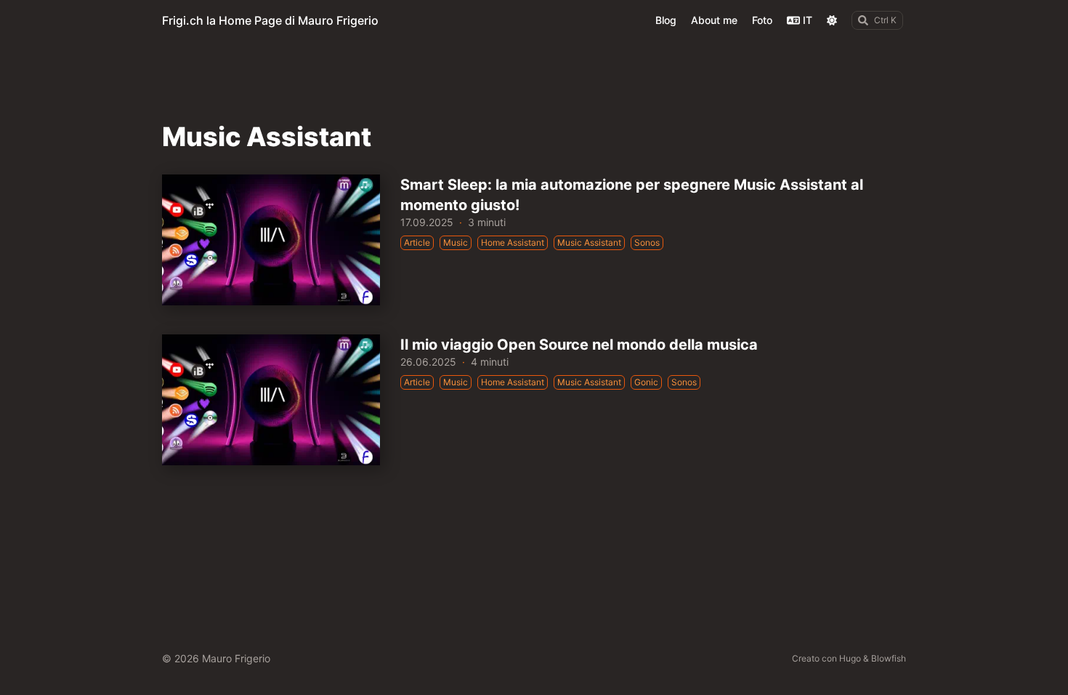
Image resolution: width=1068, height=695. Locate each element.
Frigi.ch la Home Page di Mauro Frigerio (270, 20)
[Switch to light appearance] (832, 20)
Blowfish (888, 658)
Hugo (850, 658)
